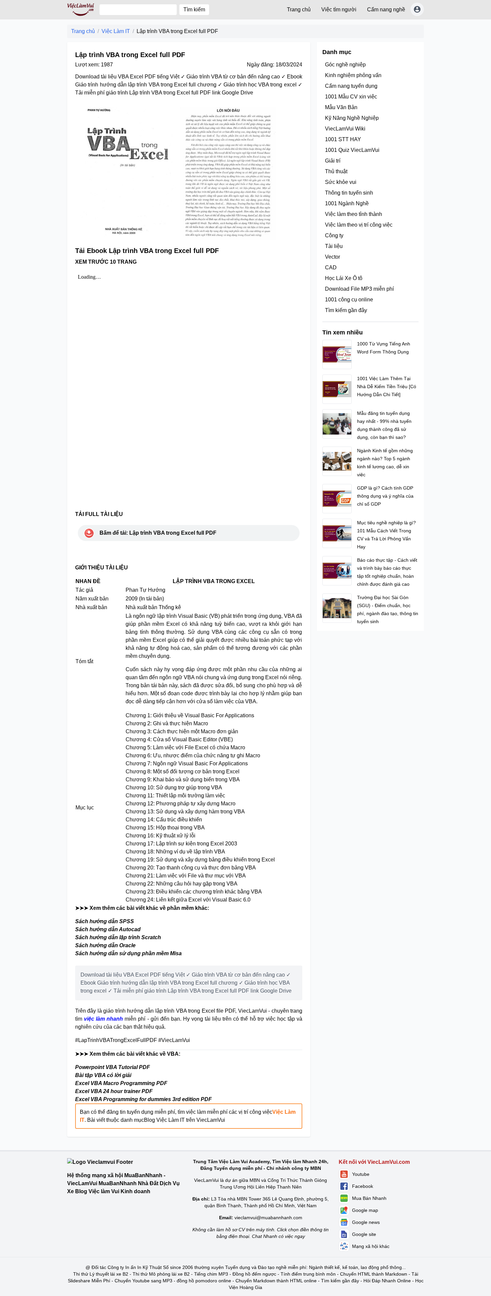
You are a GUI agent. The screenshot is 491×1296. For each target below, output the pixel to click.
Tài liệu (334, 246)
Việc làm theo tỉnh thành (353, 214)
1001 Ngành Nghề (347, 203)
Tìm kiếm (194, 9)
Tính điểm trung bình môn (308, 1274)
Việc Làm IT (116, 31)
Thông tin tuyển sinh (349, 193)
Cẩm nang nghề (386, 9)
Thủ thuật (336, 171)
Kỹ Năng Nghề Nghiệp (352, 118)
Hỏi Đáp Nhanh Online (387, 1280)
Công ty (334, 235)
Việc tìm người (338, 9)
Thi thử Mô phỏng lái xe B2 (161, 1274)
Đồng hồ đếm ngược (254, 1274)
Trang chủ (299, 9)
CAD (331, 267)
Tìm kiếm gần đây (346, 310)
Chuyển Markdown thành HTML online (276, 1280)
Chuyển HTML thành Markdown (373, 1274)
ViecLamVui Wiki (345, 129)
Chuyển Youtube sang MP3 (143, 1280)
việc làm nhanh (103, 1019)
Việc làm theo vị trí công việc (358, 225)
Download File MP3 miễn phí (359, 289)
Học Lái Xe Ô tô (343, 278)
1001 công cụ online (349, 299)
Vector (332, 257)
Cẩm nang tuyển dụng (351, 86)
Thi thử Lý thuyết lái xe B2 (100, 1274)
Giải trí (332, 161)
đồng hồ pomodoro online (204, 1280)
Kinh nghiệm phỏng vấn (353, 75)
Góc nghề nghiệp (345, 64)
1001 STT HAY (343, 139)
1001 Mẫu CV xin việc (351, 96)
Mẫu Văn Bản (341, 107)
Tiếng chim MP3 (211, 1274)
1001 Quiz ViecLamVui (352, 150)
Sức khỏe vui (340, 182)
